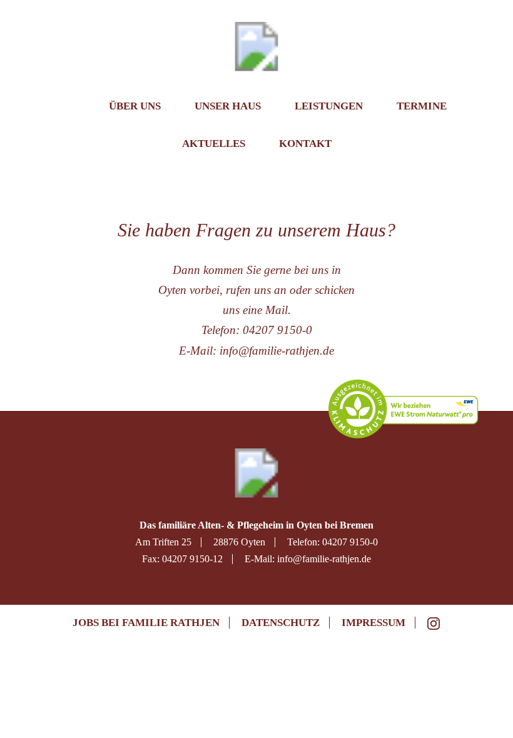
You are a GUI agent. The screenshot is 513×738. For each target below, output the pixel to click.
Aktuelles (213, 143)
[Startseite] (71, 110)
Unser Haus (228, 106)
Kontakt (305, 143)
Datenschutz (280, 623)
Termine (422, 106)
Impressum (373, 623)
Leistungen (329, 106)
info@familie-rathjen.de (277, 350)
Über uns (135, 106)
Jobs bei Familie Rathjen (146, 623)
